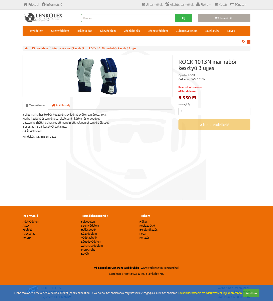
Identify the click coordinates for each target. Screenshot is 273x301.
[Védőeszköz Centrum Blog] (243, 42)
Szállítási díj (62, 105)
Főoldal (27, 229)
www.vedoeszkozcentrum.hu (159, 267)
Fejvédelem (36, 30)
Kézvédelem (108, 30)
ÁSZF (26, 225)
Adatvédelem (31, 221)
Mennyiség (184, 104)
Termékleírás (36, 105)
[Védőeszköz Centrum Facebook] (248, 42)
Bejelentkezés (148, 229)
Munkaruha (212, 30)
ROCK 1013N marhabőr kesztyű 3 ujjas (112, 48)
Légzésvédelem (158, 30)
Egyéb (231, 30)
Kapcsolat (29, 233)
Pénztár (144, 237)
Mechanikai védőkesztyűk (68, 48)
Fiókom (143, 221)
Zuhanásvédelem (186, 30)
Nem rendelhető (215, 125)
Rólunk (27, 237)
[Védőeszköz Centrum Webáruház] (26, 48)
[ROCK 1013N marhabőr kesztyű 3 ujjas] (97, 76)
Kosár (142, 233)
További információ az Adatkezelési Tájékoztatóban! (210, 293)
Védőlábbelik (132, 30)
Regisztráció (147, 225)
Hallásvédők (84, 30)
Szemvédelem (60, 30)
